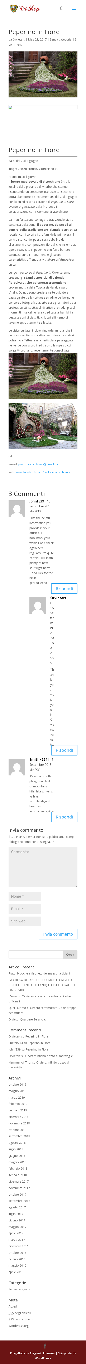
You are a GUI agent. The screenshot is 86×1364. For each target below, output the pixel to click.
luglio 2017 (16, 1214)
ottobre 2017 (17, 1194)
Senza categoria (61, 39)
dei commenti (21, 1319)
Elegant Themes (42, 1353)
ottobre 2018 (17, 1130)
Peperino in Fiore (36, 1036)
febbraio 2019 (18, 1104)
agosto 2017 (17, 1207)
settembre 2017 (19, 1201)
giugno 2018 (17, 1156)
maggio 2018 (17, 1162)
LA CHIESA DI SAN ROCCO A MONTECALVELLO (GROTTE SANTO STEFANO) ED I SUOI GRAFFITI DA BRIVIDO (42, 985)
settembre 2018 (19, 1136)
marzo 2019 (17, 1097)
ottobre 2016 (17, 1253)
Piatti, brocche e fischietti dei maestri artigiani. (40, 973)
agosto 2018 (17, 1143)
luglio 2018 (16, 1149)
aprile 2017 (16, 1233)
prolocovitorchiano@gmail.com (39, 464)
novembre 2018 (19, 1123)
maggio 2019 (17, 1091)
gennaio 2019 (18, 1110)
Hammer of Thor (20, 1062)
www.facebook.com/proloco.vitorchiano (43, 472)
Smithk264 (38, 759)
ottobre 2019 (17, 1084)
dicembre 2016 (19, 1246)
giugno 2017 (17, 1220)
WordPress (43, 1358)
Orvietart (19, 39)
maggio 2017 (17, 1227)
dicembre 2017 (19, 1181)
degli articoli (20, 1313)
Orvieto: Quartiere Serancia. (27, 1019)
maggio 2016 (17, 1265)
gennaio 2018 (18, 1175)
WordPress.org (19, 1326)
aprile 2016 (16, 1272)
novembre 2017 (19, 1188)
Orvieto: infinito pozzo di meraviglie (49, 1056)
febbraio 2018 (18, 1168)
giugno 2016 (17, 1259)
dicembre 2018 (19, 1117)
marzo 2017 (17, 1240)
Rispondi (64, 588)
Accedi (13, 1306)
